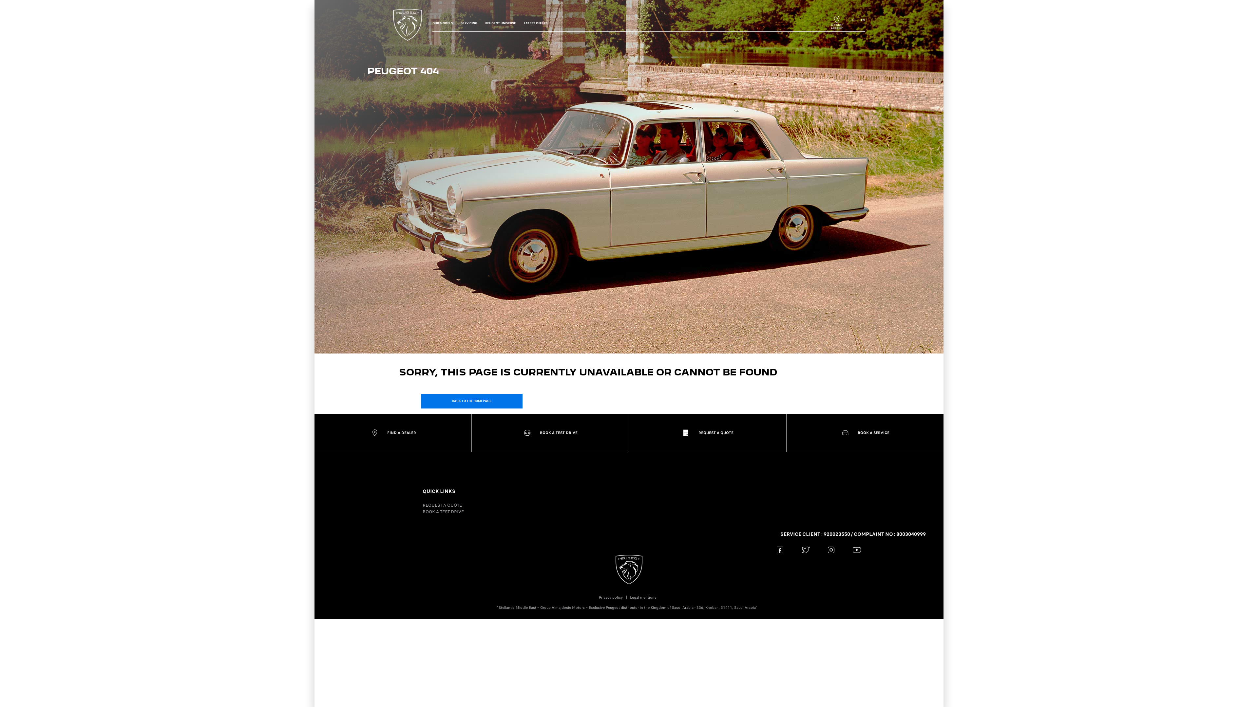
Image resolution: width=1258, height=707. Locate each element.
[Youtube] (857, 550)
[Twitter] (806, 550)
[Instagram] (831, 550)
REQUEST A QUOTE (442, 505)
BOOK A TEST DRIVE (443, 512)
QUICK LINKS (439, 491)
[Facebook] (780, 550)
